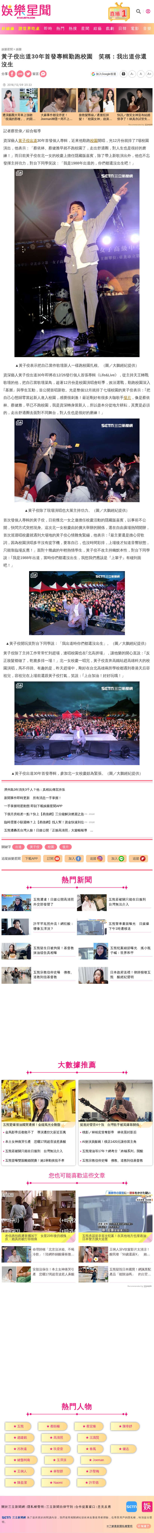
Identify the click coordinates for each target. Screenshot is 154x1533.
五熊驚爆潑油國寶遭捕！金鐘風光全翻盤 (31, 1125)
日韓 (122, 28)
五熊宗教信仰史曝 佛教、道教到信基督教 (112, 1160)
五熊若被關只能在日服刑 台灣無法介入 (34, 1151)
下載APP (31, 858)
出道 (33, 140)
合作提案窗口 (85, 1506)
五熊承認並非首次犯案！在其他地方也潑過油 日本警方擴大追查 (115, 1237)
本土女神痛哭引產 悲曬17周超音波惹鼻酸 (35, 1141)
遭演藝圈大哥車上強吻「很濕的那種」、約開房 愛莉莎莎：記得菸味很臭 (19, 117)
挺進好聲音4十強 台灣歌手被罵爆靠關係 (109, 1125)
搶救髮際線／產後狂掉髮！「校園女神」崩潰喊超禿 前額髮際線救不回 (95, 117)
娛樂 (19, 49)
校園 (94, 140)
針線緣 (8, 28)
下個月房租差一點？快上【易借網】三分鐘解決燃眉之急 (44, 814)
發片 (127, 398)
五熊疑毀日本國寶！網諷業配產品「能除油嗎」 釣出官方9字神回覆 (130, 1272)
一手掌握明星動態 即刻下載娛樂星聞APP (33, 806)
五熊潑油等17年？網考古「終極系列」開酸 (112, 1151)
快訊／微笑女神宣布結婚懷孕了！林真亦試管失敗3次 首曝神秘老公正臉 (133, 117)
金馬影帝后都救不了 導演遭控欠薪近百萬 (35, 1132)
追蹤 (93, 858)
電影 (135, 28)
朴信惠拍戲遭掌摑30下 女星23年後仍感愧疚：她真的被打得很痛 (35, 1237)
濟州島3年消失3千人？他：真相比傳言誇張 (34, 789)
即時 (48, 28)
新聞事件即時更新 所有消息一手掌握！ (33, 798)
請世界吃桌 (29, 28)
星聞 (85, 28)
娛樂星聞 (7, 49)
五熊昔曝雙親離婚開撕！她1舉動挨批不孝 (34, 1160)
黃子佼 (24, 140)
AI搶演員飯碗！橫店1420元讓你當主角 (109, 1141)
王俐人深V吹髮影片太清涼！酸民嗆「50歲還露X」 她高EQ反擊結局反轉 (129, 1252)
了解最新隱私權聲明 (121, 1526)
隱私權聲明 (35, 1506)
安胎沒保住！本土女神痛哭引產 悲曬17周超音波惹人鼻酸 (53, 1272)
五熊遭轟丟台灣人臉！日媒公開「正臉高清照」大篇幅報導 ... (48, 830)
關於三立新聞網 (13, 1506)
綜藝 (98, 28)
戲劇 (110, 28)
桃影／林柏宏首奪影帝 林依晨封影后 (109, 1132)
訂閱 (50, 858)
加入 (72, 858)
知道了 (145, 1526)
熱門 (60, 28)
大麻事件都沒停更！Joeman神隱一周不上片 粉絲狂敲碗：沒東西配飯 (58, 117)
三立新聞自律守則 (59, 1506)
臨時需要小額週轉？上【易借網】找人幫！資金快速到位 (44, 822)
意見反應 (104, 1506)
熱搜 (73, 28)
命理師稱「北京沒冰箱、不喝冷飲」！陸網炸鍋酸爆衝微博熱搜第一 (53, 1252)
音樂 (147, 28)
